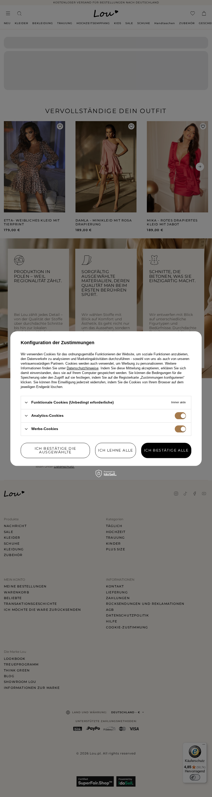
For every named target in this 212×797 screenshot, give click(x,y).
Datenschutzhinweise (83, 368)
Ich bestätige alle (166, 450)
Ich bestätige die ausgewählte (55, 450)
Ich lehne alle (115, 450)
